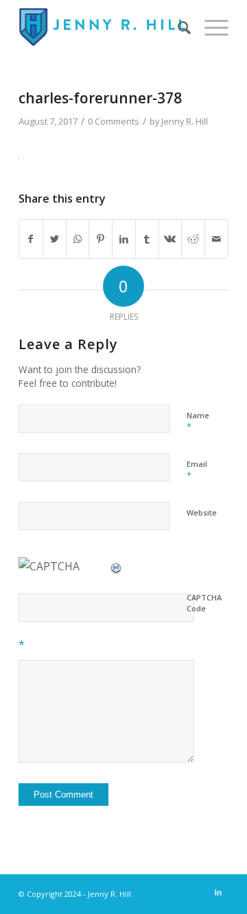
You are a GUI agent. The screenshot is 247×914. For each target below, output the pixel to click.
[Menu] (209, 27)
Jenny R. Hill (184, 121)
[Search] (177, 27)
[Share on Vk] (170, 239)
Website (202, 512)
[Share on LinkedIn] (124, 239)
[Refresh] (116, 566)
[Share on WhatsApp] (78, 239)
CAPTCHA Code (204, 603)
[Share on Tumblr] (147, 239)
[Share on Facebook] (31, 239)
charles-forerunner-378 (100, 97)
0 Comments (113, 121)
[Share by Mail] (216, 239)
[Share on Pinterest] (100, 239)
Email (197, 470)
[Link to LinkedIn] (218, 892)
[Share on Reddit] (193, 239)
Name (198, 421)
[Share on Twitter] (54, 239)
